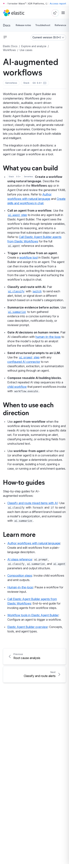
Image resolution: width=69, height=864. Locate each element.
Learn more (19, 534)
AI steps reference (19, 559)
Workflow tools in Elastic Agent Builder (33, 615)
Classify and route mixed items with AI (32, 503)
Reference (60, 25)
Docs (6, 25)
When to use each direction (28, 408)
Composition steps (19, 575)
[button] (11, 83)
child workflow (17, 387)
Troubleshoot (42, 25)
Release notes (23, 25)
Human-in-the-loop (20, 587)
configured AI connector (23, 362)
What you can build (30, 167)
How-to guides (24, 482)
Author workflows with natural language (33, 543)
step (17, 215)
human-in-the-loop (48, 337)
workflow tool (28, 257)
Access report (58, 3)
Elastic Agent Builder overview (27, 627)
